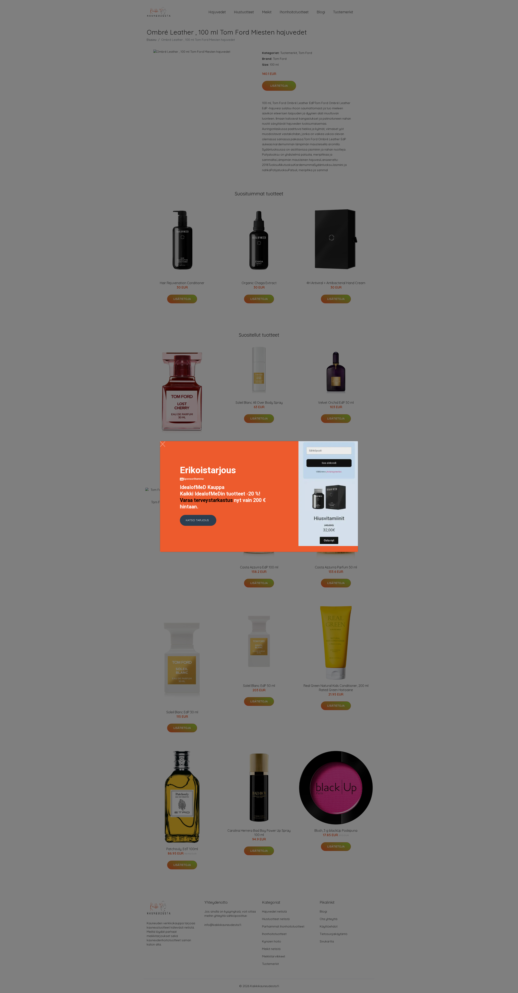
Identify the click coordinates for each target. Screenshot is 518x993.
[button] (198, 520)
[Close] (162, 444)
